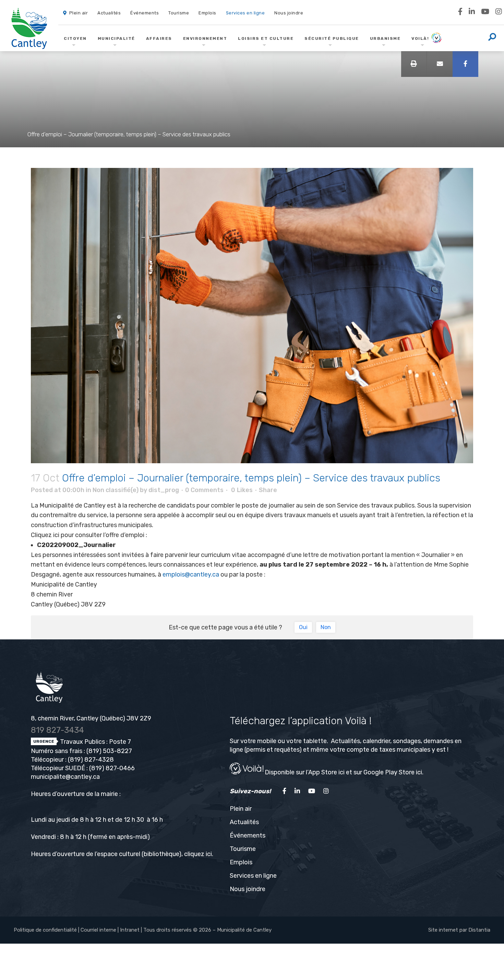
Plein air (241, 808)
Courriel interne (98, 930)
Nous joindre (247, 889)
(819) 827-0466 (112, 768)
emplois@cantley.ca (191, 574)
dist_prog (163, 490)
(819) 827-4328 (91, 759)
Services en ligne (253, 875)
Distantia (479, 930)
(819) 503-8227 (109, 751)
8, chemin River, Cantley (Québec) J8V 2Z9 (91, 718)
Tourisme (243, 849)
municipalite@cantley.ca (65, 777)
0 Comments (204, 490)
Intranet (130, 930)
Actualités (244, 822)
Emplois (241, 862)
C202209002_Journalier (76, 545)
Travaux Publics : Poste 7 (95, 741)
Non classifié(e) (116, 490)
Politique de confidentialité (45, 930)
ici (209, 854)
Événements (247, 835)
